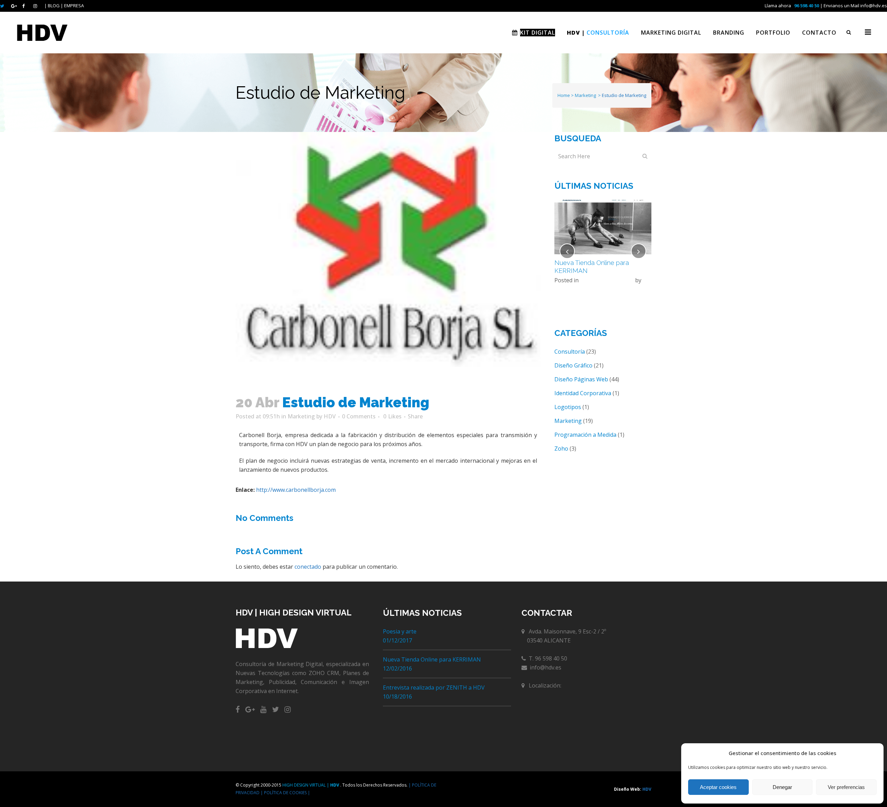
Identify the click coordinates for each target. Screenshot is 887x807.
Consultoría (569, 351)
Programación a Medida (585, 434)
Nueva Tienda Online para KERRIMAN (432, 659)
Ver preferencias (846, 787)
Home (563, 95)
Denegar (782, 787)
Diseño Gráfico (573, 365)
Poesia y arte (399, 631)
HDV (330, 416)
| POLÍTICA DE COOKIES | (285, 793)
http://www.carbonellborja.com (296, 490)
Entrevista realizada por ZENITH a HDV (434, 687)
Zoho (561, 448)
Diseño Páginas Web (607, 280)
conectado (308, 566)
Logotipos (567, 407)
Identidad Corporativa (582, 393)
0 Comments (359, 416)
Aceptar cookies (718, 787)
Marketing (585, 95)
